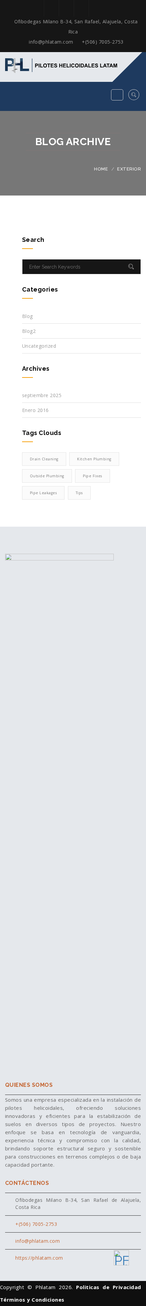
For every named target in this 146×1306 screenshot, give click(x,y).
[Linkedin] (80, 8)
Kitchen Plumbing (94, 459)
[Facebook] (50, 8)
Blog (27, 316)
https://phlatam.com (39, 1258)
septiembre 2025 (41, 395)
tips (79, 492)
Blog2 (29, 331)
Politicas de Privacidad (108, 1287)
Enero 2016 (35, 410)
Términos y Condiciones (32, 1299)
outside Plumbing (47, 476)
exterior (129, 168)
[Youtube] (95, 8)
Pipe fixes (92, 476)
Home (101, 168)
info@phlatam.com (50, 42)
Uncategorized (39, 346)
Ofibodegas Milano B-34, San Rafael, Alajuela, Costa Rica (76, 26)
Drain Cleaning (44, 459)
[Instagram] (65, 8)
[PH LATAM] (121, 1257)
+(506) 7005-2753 (102, 42)
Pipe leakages (43, 492)
